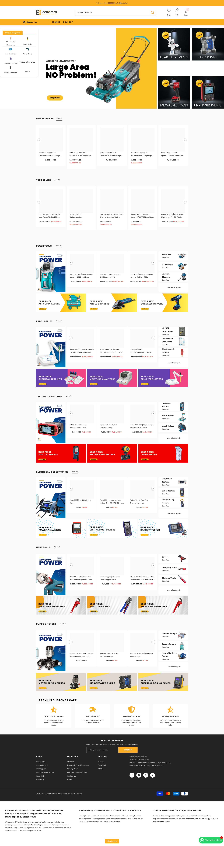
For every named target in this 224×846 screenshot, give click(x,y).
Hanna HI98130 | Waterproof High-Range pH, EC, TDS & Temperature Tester (172, 216)
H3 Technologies (75, 793)
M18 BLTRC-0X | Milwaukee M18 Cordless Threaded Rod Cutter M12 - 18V (142, 578)
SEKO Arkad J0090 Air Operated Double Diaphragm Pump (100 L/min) (172, 154)
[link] (61, 528)
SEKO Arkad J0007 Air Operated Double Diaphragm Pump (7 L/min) (49, 154)
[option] (98, 68)
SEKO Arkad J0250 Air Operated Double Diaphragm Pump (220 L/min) (141, 154)
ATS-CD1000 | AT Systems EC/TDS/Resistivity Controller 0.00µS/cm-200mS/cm (111, 351)
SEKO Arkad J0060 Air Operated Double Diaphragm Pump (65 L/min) (111, 154)
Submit (128, 750)
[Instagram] (138, 775)
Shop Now (165, 257)
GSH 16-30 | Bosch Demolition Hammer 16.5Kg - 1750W (141, 275)
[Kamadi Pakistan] (61, 302)
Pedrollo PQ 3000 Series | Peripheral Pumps (109, 655)
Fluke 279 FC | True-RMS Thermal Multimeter (139, 501)
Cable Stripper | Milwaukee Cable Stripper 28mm (110, 578)
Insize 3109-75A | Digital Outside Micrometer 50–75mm (142, 426)
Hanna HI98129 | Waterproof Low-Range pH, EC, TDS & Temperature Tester (49, 216)
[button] (39, 140)
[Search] (115, 12)
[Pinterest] (145, 775)
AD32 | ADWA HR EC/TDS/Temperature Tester (141, 351)
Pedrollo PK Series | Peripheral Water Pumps (141, 655)
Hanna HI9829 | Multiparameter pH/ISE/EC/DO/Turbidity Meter (81, 216)
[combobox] (112, 12)
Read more (112, 841)
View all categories (174, 287)
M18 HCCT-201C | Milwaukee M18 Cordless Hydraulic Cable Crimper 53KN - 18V (81, 578)
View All (59, 118)
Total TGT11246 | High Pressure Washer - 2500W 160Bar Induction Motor (81, 276)
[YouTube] (152, 775)
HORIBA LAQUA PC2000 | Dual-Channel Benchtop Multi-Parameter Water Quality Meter (112, 216)
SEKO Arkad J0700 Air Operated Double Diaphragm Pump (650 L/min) (80, 154)
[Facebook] (132, 775)
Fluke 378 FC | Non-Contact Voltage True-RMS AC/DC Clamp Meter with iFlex (112, 501)
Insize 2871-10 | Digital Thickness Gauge (108, 426)
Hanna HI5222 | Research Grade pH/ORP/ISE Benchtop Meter (142, 216)
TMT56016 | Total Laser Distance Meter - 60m (78, 426)
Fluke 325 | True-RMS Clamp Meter (80, 501)
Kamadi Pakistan (50, 793)
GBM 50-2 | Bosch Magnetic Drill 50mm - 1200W (110, 275)
